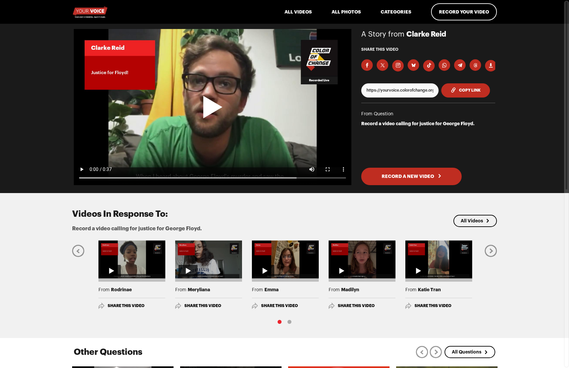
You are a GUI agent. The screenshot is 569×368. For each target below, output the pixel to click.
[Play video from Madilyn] (362, 259)
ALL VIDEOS (298, 12)
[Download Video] (491, 65)
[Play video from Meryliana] (208, 259)
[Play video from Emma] (285, 259)
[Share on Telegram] (460, 65)
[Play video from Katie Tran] (438, 259)
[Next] (491, 250)
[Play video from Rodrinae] (131, 259)
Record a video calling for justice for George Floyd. (417, 123)
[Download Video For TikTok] (429, 65)
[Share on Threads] (475, 65)
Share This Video (126, 306)
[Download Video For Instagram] (398, 65)
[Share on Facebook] (367, 65)
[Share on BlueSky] (413, 65)
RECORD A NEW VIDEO (408, 176)
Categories (396, 12)
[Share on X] (382, 65)
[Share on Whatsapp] (444, 65)
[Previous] (78, 250)
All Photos (346, 12)
